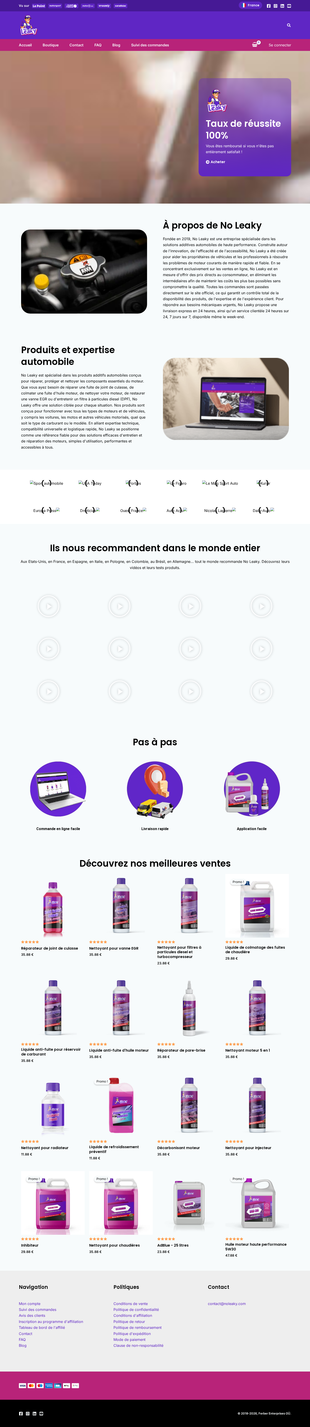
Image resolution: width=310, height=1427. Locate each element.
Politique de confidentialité (136, 1309)
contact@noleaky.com (227, 1303)
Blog (116, 45)
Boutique (51, 45)
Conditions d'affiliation (132, 1315)
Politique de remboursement (137, 1327)
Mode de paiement (129, 1339)
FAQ (97, 45)
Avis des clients (32, 1315)
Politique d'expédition (132, 1333)
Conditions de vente (130, 1303)
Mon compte (29, 1303)
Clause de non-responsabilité (138, 1345)
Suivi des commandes (150, 45)
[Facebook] (269, 6)
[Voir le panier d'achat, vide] (254, 45)
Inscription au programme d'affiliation (51, 1321)
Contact (76, 45)
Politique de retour (129, 1321)
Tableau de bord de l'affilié (42, 1327)
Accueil (25, 45)
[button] (289, 25)
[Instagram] (275, 6)
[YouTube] (289, 6)
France (253, 5)
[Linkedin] (282, 6)
